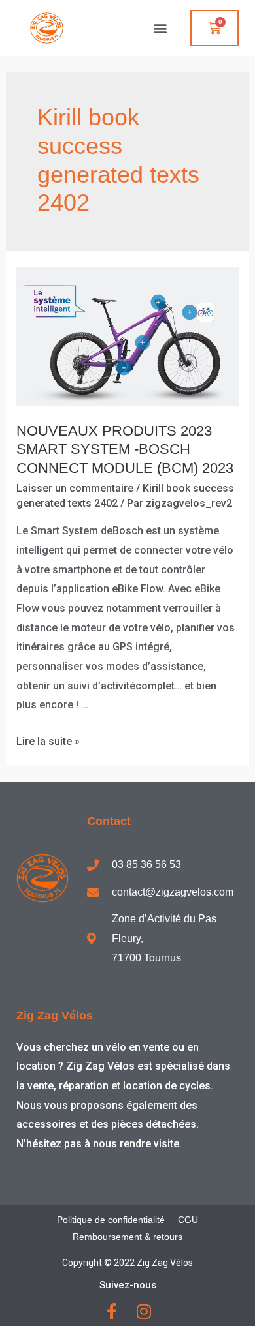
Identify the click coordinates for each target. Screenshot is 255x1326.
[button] (160, 28)
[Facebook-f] (111, 1311)
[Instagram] (143, 1311)
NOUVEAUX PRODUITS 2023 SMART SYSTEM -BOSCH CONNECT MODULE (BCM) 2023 (124, 449)
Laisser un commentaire (74, 488)
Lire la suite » (48, 741)
